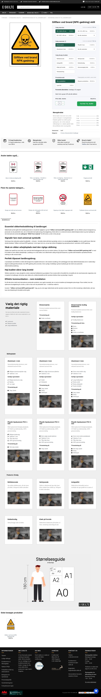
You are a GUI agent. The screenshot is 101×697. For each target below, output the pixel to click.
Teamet (4, 655)
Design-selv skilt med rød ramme (13, 210)
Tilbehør (21, 12)
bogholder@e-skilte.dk (74, 670)
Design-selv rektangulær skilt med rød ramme (38, 211)
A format (62, 133)
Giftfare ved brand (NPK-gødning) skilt (11, 635)
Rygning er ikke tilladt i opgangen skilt (63, 210)
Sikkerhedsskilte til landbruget (34, 17)
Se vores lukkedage (90, 682)
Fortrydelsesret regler (7, 686)
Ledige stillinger (6, 658)
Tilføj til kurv (86, 104)
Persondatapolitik (6, 679)
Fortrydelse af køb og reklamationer (7, 670)
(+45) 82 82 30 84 (73, 657)
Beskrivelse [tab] (6, 220)
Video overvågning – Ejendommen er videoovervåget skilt (63, 178)
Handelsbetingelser (7, 683)
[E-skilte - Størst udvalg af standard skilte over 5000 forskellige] (8, 7)
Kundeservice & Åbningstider (6, 662)
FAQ (51, 12)
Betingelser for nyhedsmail (6, 675)
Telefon (84, 144)
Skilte (4, 12)
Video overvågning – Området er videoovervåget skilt (38, 178)
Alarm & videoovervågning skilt (13, 178)
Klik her (94, 27)
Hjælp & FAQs (6, 666)
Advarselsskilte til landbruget (59, 17)
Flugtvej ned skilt (88, 178)
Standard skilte (15, 17)
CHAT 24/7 (97, 1)
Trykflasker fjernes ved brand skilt (87, 210)
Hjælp (45, 12)
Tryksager (12, 12)
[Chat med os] (96, 691)
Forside (4, 17)
